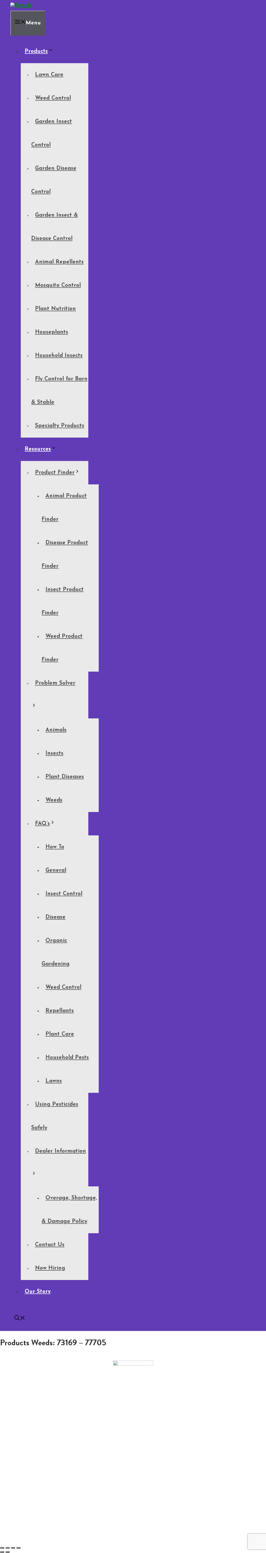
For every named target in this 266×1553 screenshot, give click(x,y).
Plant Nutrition (55, 308)
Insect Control (63, 893)
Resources (38, 449)
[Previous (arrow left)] (2, 1552)
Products (36, 51)
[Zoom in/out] (2, 1548)
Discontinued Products (33, 1441)
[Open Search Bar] (19, 1319)
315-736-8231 (133, 1416)
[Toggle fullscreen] (7, 1548)
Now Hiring (50, 1268)
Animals (55, 730)
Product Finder (55, 472)
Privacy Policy (25, 1445)
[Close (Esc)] (18, 1548)
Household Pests (67, 1057)
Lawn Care (49, 74)
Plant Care (59, 1034)
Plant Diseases (64, 776)
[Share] (13, 1548)
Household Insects (59, 355)
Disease (55, 917)
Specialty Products (59, 425)
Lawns (53, 1081)
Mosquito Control (58, 285)
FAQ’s (42, 823)
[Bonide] (21, 5)
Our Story (38, 1291)
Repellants (59, 1010)
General (55, 870)
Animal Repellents (59, 262)
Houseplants (51, 332)
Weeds (53, 800)
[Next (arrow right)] (7, 1552)
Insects (54, 753)
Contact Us (49, 1244)
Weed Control (53, 98)
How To (54, 847)
